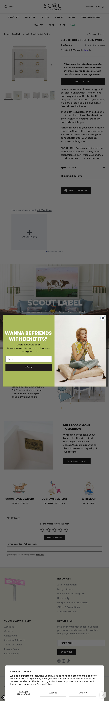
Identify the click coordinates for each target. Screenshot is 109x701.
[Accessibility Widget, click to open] (3, 697)
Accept (53, 692)
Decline (83, 692)
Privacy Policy (44, 684)
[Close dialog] (103, 318)
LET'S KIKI (28, 367)
